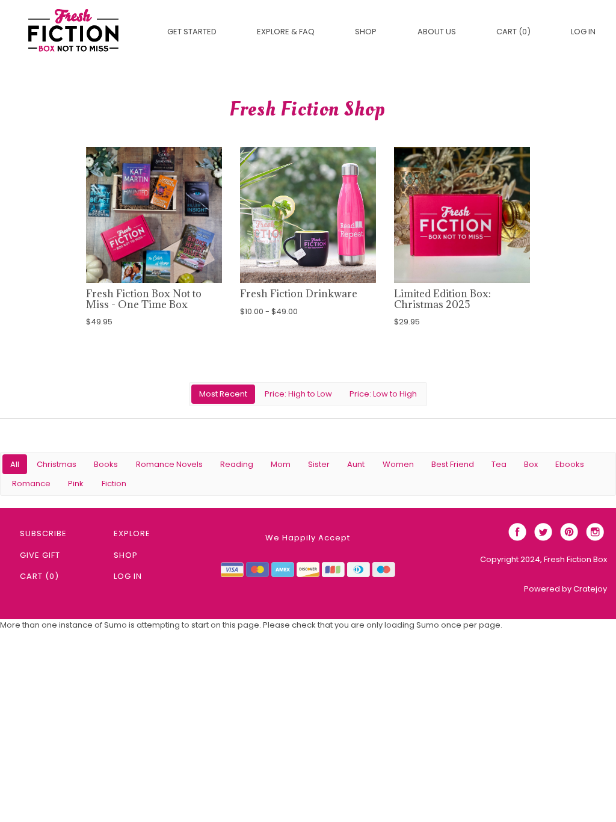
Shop (366, 31)
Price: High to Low (298, 394)
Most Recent (223, 394)
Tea (499, 464)
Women (398, 464)
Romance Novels (169, 464)
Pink (76, 483)
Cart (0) (513, 31)
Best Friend (452, 464)
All (14, 464)
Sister (319, 464)
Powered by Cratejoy (565, 589)
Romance (31, 483)
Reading (236, 464)
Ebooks (569, 464)
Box (531, 464)
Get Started (192, 31)
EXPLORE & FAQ (286, 31)
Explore (132, 533)
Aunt (356, 464)
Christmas (56, 464)
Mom (281, 464)
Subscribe (43, 533)
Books (106, 464)
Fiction (114, 483)
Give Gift (40, 555)
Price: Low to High (383, 394)
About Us (436, 31)
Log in (583, 31)
